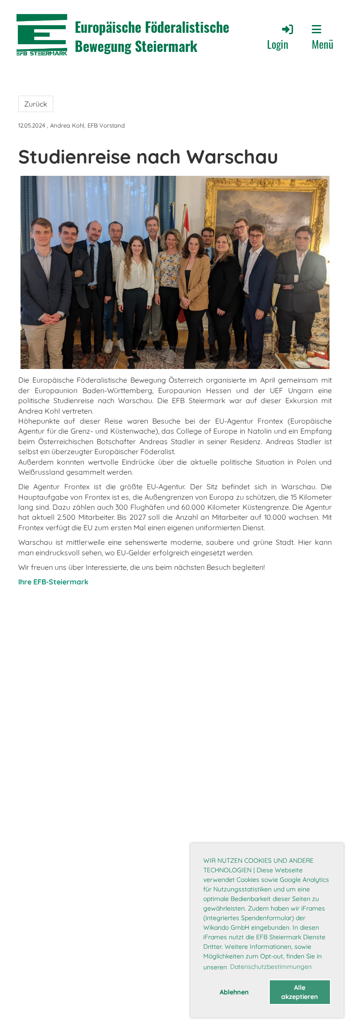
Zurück (35, 103)
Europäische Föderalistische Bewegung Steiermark (152, 36)
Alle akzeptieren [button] (299, 992)
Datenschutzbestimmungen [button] (271, 967)
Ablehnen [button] (234, 992)
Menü (323, 43)
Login (277, 44)
